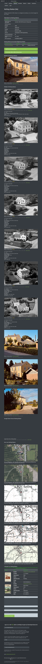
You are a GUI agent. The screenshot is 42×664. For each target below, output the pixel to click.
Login (10, 5)
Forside (6, 3)
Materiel (24, 3)
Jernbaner (10, 3)
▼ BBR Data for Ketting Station (10, 49)
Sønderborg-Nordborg (9, 45)
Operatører (20, 3)
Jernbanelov (34, 3)
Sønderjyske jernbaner (27, 583)
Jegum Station (13, 1)
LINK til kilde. (30, 110)
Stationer (15, 3)
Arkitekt (29, 3)
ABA (17, 45)
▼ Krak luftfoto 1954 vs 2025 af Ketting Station (13, 52)
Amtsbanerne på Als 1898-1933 (29, 571)
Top (10, 659)
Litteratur (6, 5)
